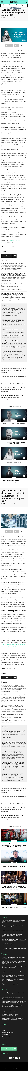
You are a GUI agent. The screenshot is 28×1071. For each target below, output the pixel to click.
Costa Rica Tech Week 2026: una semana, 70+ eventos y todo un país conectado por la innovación (14, 944)
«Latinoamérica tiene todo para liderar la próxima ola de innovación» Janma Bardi (13, 957)
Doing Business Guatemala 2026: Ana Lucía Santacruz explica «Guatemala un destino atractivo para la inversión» (13, 962)
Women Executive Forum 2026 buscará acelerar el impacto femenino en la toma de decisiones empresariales (13, 389)
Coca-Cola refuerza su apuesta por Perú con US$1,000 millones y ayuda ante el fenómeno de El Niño (13, 1019)
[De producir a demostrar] (14, 453)
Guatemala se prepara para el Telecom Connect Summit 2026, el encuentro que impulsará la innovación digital (12, 397)
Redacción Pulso (6, 17)
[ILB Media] (14, 1057)
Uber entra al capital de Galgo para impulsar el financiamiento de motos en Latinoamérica (12, 1006)
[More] (21, 45)
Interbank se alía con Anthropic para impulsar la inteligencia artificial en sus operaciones (12, 1010)
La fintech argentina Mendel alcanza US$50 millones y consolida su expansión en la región (12, 352)
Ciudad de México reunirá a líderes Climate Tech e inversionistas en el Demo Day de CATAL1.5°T (12, 930)
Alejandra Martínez (13, 25)
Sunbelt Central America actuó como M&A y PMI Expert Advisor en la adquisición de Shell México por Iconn (13, 320)
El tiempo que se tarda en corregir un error (11, 263)
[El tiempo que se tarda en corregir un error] (14, 415)
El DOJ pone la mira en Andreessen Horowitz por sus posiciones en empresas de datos (13, 330)
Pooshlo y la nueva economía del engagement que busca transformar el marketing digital (14, 967)
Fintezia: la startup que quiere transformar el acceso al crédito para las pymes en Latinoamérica (13, 984)
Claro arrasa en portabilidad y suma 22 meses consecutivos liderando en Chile (12, 1015)
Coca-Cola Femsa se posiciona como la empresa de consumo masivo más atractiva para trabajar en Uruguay (13, 274)
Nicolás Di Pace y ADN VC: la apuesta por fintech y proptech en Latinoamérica (13, 980)
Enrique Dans (14, 420)
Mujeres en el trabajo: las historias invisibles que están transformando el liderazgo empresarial (13, 976)
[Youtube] (15, 256)
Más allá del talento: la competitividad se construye (14, 481)
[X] (11, 256)
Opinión (14, 459)
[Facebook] (3, 256)
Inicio (3, 25)
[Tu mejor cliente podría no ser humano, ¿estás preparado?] (14, 433)
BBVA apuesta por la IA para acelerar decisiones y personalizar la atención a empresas (12, 293)
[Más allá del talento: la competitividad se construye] (14, 472)
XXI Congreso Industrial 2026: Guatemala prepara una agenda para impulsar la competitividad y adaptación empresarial (13, 370)
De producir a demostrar (14, 462)
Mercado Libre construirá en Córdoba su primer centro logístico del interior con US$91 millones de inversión (13, 342)
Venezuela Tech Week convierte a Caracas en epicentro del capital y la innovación (14, 948)
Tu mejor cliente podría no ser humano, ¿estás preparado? (14, 442)
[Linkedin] (7, 256)
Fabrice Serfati (14, 439)
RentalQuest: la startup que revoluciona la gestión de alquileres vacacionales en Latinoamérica (13, 971)
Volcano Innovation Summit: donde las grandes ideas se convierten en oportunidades (14, 926)
